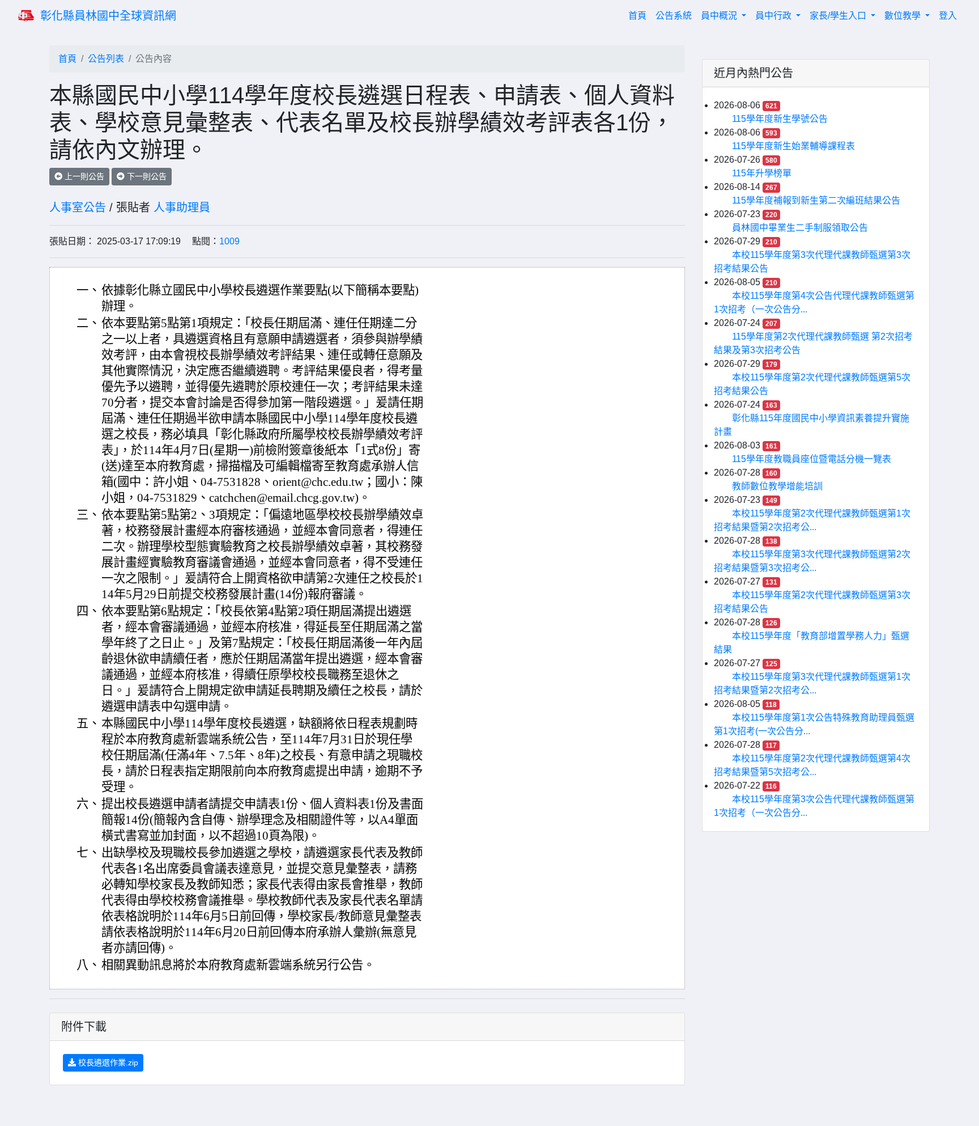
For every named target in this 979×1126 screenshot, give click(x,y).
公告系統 (673, 15)
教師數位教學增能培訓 (777, 486)
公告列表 (106, 59)
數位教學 (903, 15)
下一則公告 (146, 176)
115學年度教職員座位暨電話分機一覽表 (811, 459)
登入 (948, 15)
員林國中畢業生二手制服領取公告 (800, 227)
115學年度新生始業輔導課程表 (793, 146)
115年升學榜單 (761, 173)
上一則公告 (83, 176)
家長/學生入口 (839, 15)
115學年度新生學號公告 (780, 119)
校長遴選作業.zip (107, 1062)
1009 (229, 241)
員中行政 (774, 15)
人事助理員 (182, 207)
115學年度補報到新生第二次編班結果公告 (816, 200)
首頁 (639, 15)
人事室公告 (77, 207)
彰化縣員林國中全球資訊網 (108, 16)
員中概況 (720, 15)
